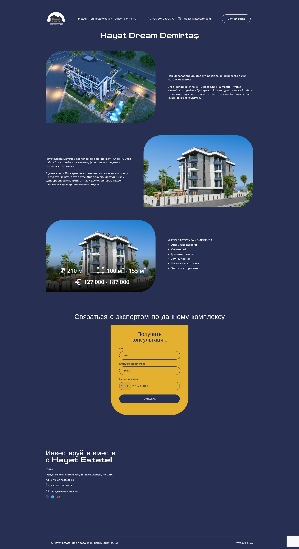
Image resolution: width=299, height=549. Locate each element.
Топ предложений (100, 18)
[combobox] (125, 386)
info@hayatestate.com (197, 18)
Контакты (130, 18)
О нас (118, 18)
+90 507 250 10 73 (163, 18)
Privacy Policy (244, 542)
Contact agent (236, 18)
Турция (82, 18)
